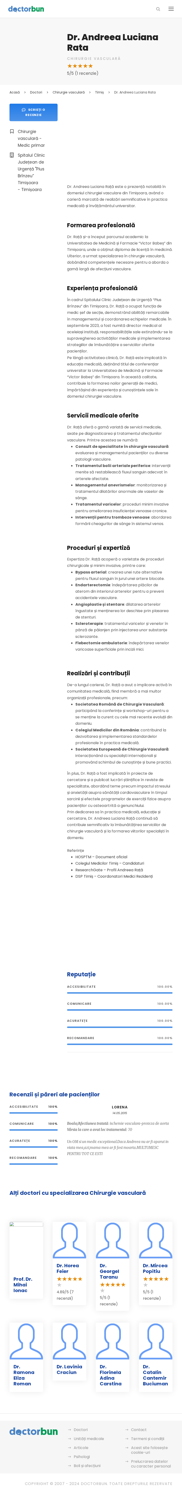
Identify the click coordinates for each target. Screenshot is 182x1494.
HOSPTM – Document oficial (101, 857)
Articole (81, 1447)
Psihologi (82, 1456)
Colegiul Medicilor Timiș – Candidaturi (109, 863)
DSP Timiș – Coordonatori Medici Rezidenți (114, 876)
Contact (139, 1429)
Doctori (81, 1429)
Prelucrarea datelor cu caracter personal (151, 1464)
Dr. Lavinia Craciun (69, 1369)
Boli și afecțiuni (87, 1465)
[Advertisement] (120, 137)
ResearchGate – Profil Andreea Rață (109, 870)
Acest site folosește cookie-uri (149, 1450)
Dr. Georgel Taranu (109, 1271)
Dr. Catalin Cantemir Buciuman (155, 1375)
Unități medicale (89, 1438)
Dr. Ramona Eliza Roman (24, 1375)
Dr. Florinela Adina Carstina (111, 1375)
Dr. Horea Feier (68, 1268)
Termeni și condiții (147, 1438)
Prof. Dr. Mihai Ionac (23, 1285)
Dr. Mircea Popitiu (155, 1268)
